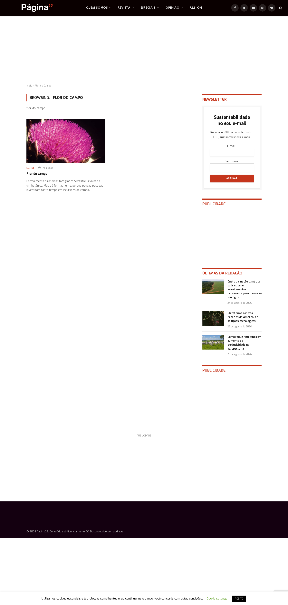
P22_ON (195, 7)
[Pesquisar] (280, 8)
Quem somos (97, 7)
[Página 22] (29, 8)
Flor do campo (36, 174)
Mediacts (117, 531)
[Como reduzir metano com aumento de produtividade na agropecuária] (213, 342)
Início (29, 85)
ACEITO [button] (239, 598)
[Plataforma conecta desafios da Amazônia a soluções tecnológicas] (213, 318)
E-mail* (231, 146)
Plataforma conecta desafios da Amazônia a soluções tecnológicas (242, 317)
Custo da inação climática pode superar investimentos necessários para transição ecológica (244, 289)
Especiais (148, 7)
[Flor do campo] (65, 141)
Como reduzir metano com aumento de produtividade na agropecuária (244, 343)
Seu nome (232, 161)
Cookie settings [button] (217, 598)
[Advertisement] (144, 50)
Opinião (172, 7)
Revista (124, 7)
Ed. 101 (30, 168)
